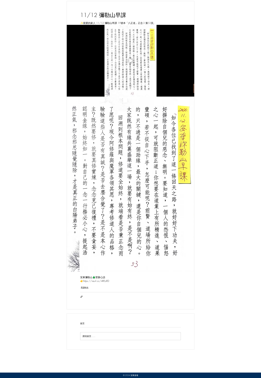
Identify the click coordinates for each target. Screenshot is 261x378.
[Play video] (130, 61)
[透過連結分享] (81, 296)
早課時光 (84, 287)
